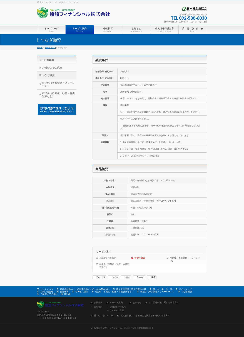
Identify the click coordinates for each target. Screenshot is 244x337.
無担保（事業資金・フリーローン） (185, 259)
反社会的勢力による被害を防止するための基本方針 (84, 289)
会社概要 (64, 291)
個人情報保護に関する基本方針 (131, 289)
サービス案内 (103, 251)
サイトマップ (46, 289)
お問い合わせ (46, 291)
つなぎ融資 (140, 258)
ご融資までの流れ (107, 258)
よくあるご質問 (117, 310)
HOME (67, 294)
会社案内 (98, 302)
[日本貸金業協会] (194, 10)
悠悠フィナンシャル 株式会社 (118, 328)
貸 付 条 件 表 (162, 289)
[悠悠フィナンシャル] (73, 14)
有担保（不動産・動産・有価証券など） (114, 265)
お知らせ (137, 302)
